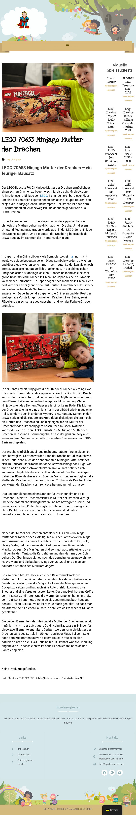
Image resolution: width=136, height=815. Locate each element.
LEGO (43, 195)
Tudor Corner (111, 80)
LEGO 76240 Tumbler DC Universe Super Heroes (128, 229)
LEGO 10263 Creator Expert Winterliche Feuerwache (113, 228)
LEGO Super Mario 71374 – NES (128, 154)
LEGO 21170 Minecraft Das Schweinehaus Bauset (114, 156)
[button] (67, 44)
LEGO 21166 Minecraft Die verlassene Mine (112, 190)
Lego (8, 159)
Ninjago (16, 159)
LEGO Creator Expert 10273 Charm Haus (111, 118)
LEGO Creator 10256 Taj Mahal (128, 262)
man (71, 256)
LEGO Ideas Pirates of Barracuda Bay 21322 (112, 267)
